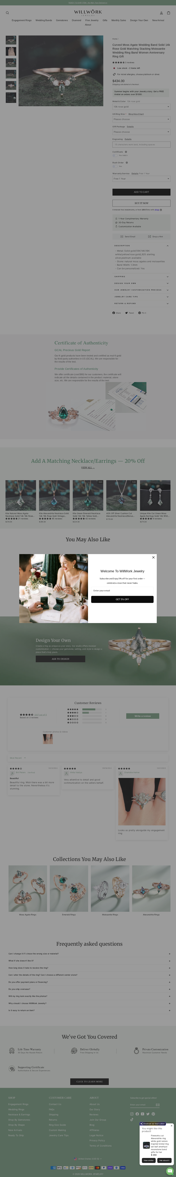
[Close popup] (171, 1125)
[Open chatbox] (170, 1171)
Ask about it (164, 1160)
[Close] (153, 557)
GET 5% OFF (122, 599)
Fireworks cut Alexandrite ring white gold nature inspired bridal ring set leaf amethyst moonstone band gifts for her (160, 1143)
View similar (149, 1160)
